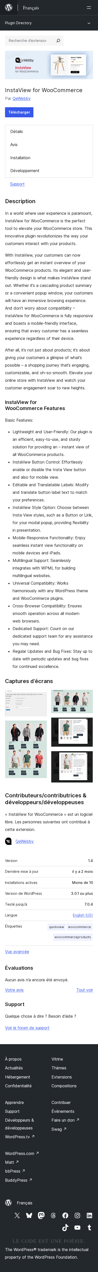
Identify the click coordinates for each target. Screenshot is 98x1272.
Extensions (62, 1076)
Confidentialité (18, 1085)
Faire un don (66, 1120)
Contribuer (61, 1102)
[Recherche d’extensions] (58, 41)
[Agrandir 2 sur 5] (40, 727)
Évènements (63, 1111)
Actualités (14, 1067)
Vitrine (57, 1059)
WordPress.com (22, 1153)
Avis (14, 144)
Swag (59, 1129)
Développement (24, 170)
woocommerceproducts (73, 937)
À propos (13, 1059)
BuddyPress (18, 1180)
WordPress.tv (20, 1136)
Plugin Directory (18, 23)
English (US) (83, 915)
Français (24, 1202)
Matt (12, 1162)
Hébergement (17, 1076)
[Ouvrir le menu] (90, 7)
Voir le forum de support (27, 1027)
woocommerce (79, 927)
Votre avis (14, 989)
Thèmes (59, 1067)
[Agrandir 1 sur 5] (40, 696)
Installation (20, 157)
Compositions (64, 1085)
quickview (56, 927)
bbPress (15, 1171)
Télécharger (19, 112)
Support (17, 183)
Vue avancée (17, 951)
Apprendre (14, 1102)
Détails (16, 131)
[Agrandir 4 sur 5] (86, 724)
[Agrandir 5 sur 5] (86, 757)
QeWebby (22, 98)
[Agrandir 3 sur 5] (86, 696)
